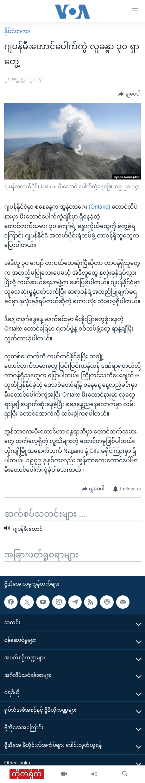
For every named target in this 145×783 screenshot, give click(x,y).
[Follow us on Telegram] (75, 601)
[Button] (129, 94)
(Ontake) (98, 207)
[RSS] (90, 601)
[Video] (64, 774)
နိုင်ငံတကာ (17, 31)
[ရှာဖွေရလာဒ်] (124, 774)
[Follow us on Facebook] (11, 601)
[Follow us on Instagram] (58, 601)
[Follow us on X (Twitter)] (26, 601)
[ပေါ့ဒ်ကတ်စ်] (106, 601)
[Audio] (94, 774)
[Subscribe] (123, 601)
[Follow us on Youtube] (43, 601)
